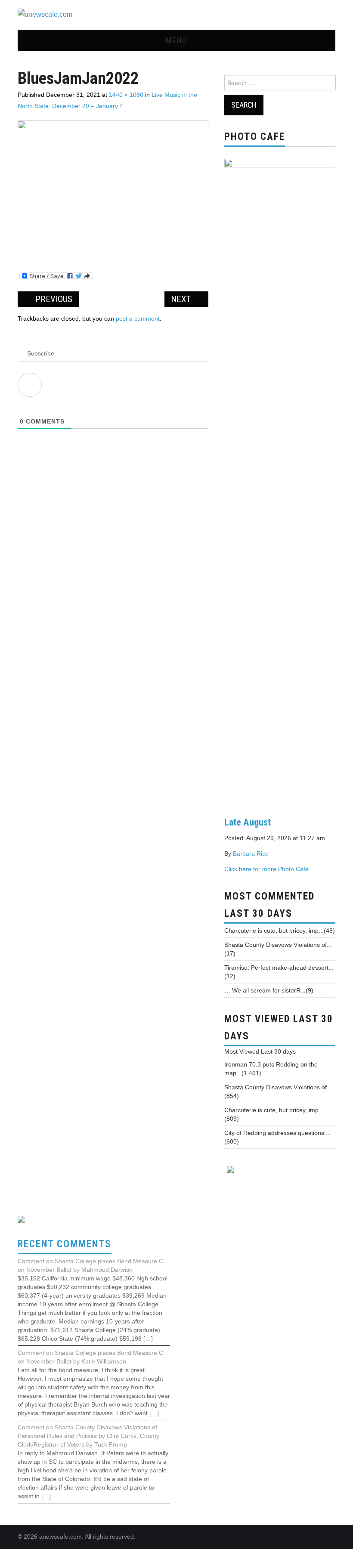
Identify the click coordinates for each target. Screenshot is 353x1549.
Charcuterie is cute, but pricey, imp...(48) (279, 930)
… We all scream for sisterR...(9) (268, 990)
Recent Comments (64, 1244)
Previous (52, 299)
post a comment (138, 318)
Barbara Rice (251, 853)
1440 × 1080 (126, 94)
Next (182, 299)
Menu (176, 40)
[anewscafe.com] (45, 14)
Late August (247, 822)
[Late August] (279, 480)
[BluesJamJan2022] (113, 191)
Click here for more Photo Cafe (266, 869)
